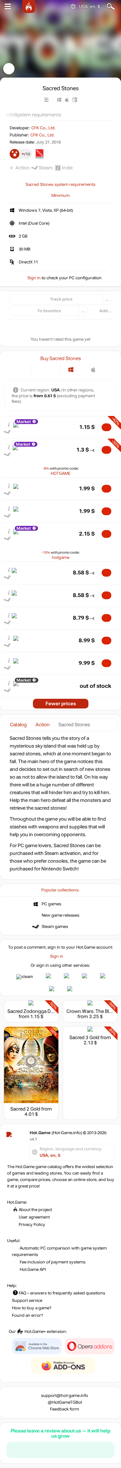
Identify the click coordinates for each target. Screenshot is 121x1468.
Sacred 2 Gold (25, 1109)
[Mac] (93, 370)
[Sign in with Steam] (24, 976)
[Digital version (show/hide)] (40, 370)
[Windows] (71, 370)
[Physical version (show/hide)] (51, 370)
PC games (51, 904)
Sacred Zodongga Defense (36, 1011)
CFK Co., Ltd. (43, 128)
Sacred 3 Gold (84, 1037)
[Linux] (82, 370)
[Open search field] (110, 6)
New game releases (60, 915)
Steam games (55, 926)
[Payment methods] (21, 370)
